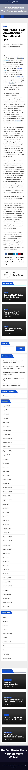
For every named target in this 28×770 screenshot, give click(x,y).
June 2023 (6, 561)
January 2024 (6, 532)
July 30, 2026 (8, 721)
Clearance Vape (19, 76)
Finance (5, 637)
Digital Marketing (7, 633)
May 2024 (5, 516)
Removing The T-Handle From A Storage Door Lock (12, 314)
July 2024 (5, 508)
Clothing (5, 625)
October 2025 (6, 446)
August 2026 (6, 406)
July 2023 (5, 557)
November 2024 (7, 492)
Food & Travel (7, 641)
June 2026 (6, 414)
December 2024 (7, 487)
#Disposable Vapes (17, 44)
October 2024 (6, 496)
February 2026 (7, 430)
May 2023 (5, 565)
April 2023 (6, 569)
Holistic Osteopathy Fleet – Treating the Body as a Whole (13, 719)
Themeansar (14, 767)
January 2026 (6, 434)
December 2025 (7, 438)
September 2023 (7, 549)
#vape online (16, 46)
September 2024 (7, 500)
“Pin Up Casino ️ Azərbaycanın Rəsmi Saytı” (13, 737)
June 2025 (6, 463)
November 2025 (7, 442)
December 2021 (7, 602)
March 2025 (6, 475)
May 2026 (5, 418)
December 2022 (7, 586)
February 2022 (7, 594)
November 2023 (7, 541)
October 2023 (6, 545)
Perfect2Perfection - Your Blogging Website (14, 754)
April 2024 (6, 520)
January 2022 (6, 598)
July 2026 (5, 410)
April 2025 (6, 471)
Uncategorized (7, 658)
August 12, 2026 (9, 704)
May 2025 (5, 467)
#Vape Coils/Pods (8, 46)
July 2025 (5, 459)
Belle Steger (18, 275)
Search (5, 343)
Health (5, 646)
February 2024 (7, 528)
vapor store (11, 58)
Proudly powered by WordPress (9, 765)
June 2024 (6, 512)
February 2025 (7, 479)
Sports (4, 26)
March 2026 (6, 426)
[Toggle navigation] (15, 17)
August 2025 (6, 455)
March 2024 (6, 524)
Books (4, 617)
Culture (5, 629)
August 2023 (6, 553)
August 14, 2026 (9, 686)
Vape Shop (12, 83)
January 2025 (6, 483)
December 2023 (7, 537)
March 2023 (6, 573)
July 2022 (5, 590)
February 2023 (7, 577)
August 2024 (6, 504)
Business (5, 621)
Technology (6, 654)
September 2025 (7, 451)
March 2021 (6, 606)
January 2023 (6, 582)
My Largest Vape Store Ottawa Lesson (20, 260)
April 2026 (6, 422)
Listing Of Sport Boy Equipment (13, 330)
